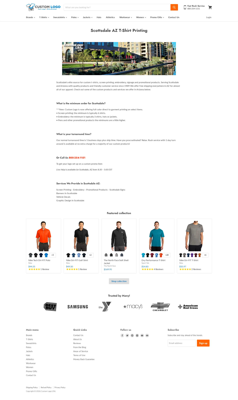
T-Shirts (43, 17)
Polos (74, 17)
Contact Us (173, 17)
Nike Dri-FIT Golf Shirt (77, 260)
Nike (30, 263)
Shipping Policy (32, 387)
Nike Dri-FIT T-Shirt (188, 260)
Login (208, 17)
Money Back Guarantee (83, 359)
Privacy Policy (60, 387)
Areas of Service (80, 351)
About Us (77, 339)
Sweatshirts (59, 17)
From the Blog (79, 347)
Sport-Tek (145, 263)
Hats (99, 17)
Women (140, 17)
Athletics (110, 17)
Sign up (203, 343)
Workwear (124, 17)
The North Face (110, 266)
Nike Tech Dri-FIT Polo (39, 260)
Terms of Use (79, 355)
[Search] (174, 7)
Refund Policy (46, 387)
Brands (29, 17)
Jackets (87, 17)
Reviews (77, 343)
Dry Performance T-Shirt (153, 260)
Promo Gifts (156, 17)
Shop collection (119, 281)
